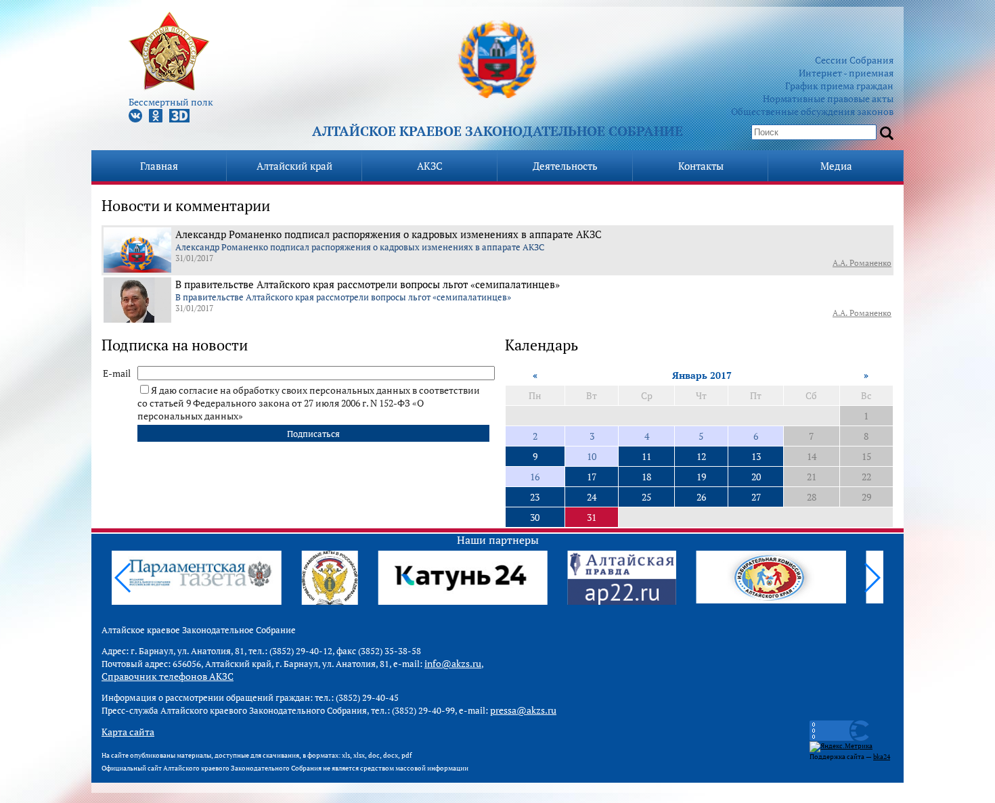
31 (591, 517)
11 (646, 456)
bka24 (881, 756)
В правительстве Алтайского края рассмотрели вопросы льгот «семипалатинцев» (367, 284)
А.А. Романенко (862, 263)
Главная (159, 166)
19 (701, 476)
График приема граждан (839, 85)
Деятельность (565, 166)
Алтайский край (294, 166)
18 (646, 476)
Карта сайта (128, 731)
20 (756, 476)
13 (756, 456)
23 (534, 496)
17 (591, 476)
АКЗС (430, 166)
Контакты (701, 166)
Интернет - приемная (846, 72)
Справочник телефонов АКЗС (168, 676)
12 (701, 456)
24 (591, 496)
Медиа (836, 166)
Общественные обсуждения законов (812, 111)
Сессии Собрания (854, 59)
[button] (871, 578)
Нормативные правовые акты (828, 98)
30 (534, 517)
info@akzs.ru (452, 663)
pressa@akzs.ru (523, 710)
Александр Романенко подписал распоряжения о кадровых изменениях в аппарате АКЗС (388, 234)
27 (756, 496)
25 (646, 496)
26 (701, 496)
